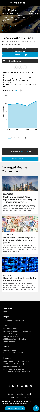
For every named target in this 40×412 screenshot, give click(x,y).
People (5, 311)
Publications (19, 320)
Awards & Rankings (10, 334)
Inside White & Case (10, 353)
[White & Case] (18, 3)
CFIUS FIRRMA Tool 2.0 (11, 366)
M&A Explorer (8, 361)
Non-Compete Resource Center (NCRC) (17, 372)
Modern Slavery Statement (20, 397)
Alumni (23, 353)
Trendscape (7, 320)
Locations (16, 329)
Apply (14, 350)
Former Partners (9, 342)
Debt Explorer (22, 361)
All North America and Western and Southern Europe (21, 50)
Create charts (20, 26)
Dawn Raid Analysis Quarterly (14, 369)
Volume (16, 91)
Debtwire (24, 151)
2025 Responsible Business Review (16, 339)
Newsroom (27, 331)
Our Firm (6, 329)
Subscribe (20, 394)
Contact (10, 394)
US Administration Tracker (12, 364)
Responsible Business (11, 331)
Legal (29, 394)
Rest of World (20, 54)
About (31, 26)
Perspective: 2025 (9, 336)
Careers (6, 350)
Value (11, 91)
